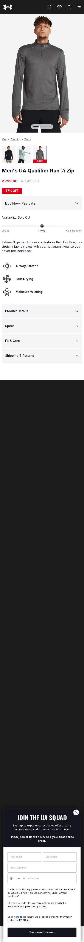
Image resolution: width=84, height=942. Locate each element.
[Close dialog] (76, 812)
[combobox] (14, 878)
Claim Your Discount (42, 932)
